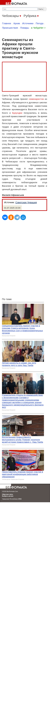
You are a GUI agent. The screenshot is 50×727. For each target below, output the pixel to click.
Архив (16, 23)
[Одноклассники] (11, 217)
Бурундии (17, 113)
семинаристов (36, 99)
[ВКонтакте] (5, 217)
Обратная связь (7, 494)
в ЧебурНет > (38, 28)
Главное (6, 23)
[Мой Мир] (23, 217)
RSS (20, 499)
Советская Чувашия (26, 202)
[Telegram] (17, 217)
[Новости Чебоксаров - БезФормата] (14, 3)
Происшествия (10, 28)
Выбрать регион (7, 496)
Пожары (24, 28)
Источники (27, 23)
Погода (39, 23)
